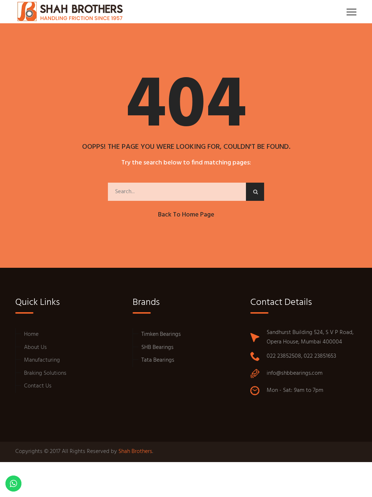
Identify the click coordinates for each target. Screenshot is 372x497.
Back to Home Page (186, 215)
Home (31, 334)
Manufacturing (42, 360)
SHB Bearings (157, 347)
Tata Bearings (157, 360)
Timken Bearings (161, 334)
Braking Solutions (45, 373)
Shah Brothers (135, 451)
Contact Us (38, 386)
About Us (35, 347)
